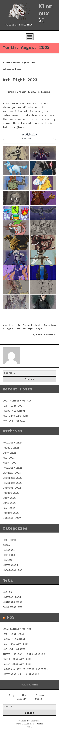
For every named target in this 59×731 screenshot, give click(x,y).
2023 (17, 328)
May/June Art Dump (15, 415)
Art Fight (28, 328)
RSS (11, 617)
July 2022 (9, 497)
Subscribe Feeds (12, 69)
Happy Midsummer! (15, 410)
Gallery (22, 698)
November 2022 (12, 482)
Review (7, 559)
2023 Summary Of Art (17, 400)
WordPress (35, 721)
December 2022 (12, 477)
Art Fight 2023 (20, 79)
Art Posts (23, 325)
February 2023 (12, 467)
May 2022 (9, 507)
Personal (9, 549)
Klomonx (45, 9)
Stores (40, 695)
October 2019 (12, 517)
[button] (29, 138)
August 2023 (11, 447)
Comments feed (12, 601)
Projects (36, 325)
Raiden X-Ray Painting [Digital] (26, 668)
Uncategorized (12, 569)
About (25, 695)
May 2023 (9, 457)
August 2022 (11, 492)
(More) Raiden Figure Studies (24, 653)
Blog (12, 695)
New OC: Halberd (14, 420)
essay (6, 544)
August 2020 (11, 512)
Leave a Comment (46, 335)
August (40, 328)
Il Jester (38, 724)
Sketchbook (50, 325)
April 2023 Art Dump (17, 659)
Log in (7, 591)
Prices (38, 698)
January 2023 (12, 472)
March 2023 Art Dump (17, 664)
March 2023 (10, 462)
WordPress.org (12, 606)
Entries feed (12, 596)
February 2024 (12, 442)
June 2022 (9, 502)
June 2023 (9, 452)
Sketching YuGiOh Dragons (21, 674)
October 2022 (12, 487)
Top (29, 727)
